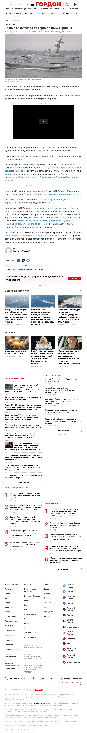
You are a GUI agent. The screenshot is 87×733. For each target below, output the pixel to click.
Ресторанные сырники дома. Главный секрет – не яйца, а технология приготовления (25, 544)
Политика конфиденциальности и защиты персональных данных (32, 657)
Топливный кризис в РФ (16, 14)
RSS (68, 643)
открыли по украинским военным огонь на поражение (33, 235)
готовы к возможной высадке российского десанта (45, 220)
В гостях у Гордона (50, 9)
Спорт (7, 603)
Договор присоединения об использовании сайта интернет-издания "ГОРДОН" (33, 668)
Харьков (47, 603)
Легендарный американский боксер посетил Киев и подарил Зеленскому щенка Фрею (65, 525)
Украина (17, 266)
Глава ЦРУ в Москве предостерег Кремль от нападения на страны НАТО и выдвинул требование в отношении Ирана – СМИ (23, 407)
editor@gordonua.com (73, 679)
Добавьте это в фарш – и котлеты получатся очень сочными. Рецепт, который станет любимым (24, 533)
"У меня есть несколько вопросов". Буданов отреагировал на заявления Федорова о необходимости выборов (66, 548)
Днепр (46, 607)
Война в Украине (12, 584)
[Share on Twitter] (23, 260)
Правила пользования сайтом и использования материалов (33, 647)
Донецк (47, 598)
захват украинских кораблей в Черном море (21, 269)
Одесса (47, 593)
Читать (74, 278)
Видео (26, 623)
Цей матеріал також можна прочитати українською (49, 32)
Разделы (27, 580)
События (15, 20)
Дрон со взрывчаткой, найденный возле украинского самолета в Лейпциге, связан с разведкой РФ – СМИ (23, 467)
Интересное (10, 630)
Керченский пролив (42, 266)
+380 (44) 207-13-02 (44, 679)
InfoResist (76, 95)
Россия (8, 266)
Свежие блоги (53, 375)
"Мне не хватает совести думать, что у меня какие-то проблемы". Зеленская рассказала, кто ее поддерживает (26, 507)
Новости (9, 9)
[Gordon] (48, 5)
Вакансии (9, 640)
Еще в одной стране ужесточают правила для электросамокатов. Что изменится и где (23, 426)
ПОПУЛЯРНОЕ (52, 503)
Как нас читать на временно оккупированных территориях (12, 664)
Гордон (7, 20)
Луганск (47, 616)
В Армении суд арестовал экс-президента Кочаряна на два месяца (23, 398)
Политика (9, 589)
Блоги (65, 9)
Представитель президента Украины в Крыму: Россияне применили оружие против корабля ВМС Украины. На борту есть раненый (42, 317)
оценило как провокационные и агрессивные (57, 194)
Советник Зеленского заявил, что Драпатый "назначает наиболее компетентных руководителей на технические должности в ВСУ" (64, 512)
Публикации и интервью (27, 9)
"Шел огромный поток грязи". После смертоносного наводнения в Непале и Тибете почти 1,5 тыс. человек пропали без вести (22, 388)
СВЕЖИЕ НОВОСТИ (14, 378)
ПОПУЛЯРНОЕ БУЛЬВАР (16, 488)
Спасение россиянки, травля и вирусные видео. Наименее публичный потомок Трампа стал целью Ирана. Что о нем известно (22, 446)
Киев (46, 584)
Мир (6, 598)
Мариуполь (48, 612)
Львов (46, 589)
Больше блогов (63, 430)
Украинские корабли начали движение (25, 224)
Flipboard (71, 639)
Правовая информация (10, 655)
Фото (26, 619)
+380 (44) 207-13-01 (16, 679)
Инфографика (10, 625)
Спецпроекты (30, 637)
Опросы (27, 628)
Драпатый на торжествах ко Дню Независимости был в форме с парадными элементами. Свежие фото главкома (26, 520)
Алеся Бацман (73, 627)
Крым (41, 269)
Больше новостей (23, 483)
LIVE (26, 610)
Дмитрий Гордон (71, 585)
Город (46, 580)
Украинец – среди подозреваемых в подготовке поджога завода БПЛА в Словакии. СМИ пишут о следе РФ (20, 435)
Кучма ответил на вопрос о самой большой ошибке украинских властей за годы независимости (65, 537)
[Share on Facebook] (18, 260)
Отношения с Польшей (68, 14)
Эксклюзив (29, 614)
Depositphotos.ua (38, 703)
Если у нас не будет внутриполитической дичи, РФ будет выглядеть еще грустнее (60, 390)
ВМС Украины (27, 266)
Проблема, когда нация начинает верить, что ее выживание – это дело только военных (63, 421)
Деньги (8, 593)
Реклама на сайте (12, 649)
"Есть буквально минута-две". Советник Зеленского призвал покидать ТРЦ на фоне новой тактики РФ (23, 457)
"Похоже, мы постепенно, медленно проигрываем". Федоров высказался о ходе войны (66, 560)
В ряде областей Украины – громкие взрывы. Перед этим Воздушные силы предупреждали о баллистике (21, 417)
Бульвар (74, 9)
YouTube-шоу (30, 632)
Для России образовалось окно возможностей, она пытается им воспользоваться (61, 401)
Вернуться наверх (70, 683)
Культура (9, 607)
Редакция (9, 645)
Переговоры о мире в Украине (42, 14)
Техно (7, 612)
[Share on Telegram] (28, 260)
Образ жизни (10, 616)
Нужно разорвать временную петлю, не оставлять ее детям (61, 411)
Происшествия (11, 621)
